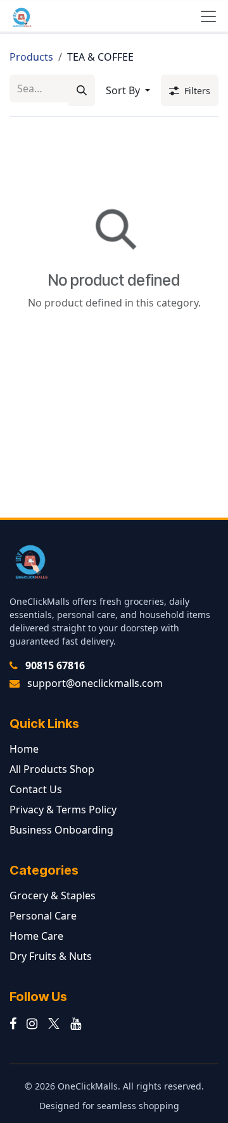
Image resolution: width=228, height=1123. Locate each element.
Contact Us (36, 789)
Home (24, 749)
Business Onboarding (61, 830)
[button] (128, 90)
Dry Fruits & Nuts (51, 956)
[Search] (81, 90)
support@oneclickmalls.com (95, 683)
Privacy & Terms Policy (63, 809)
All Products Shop (52, 769)
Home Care (36, 936)
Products (31, 57)
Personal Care (43, 916)
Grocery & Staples (53, 895)
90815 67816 (55, 665)
